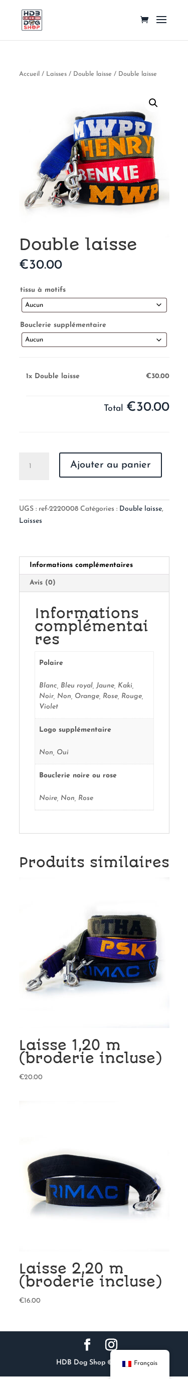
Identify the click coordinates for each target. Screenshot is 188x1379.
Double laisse (92, 74)
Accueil (29, 74)
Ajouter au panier (110, 465)
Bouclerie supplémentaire (63, 325)
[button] (153, 103)
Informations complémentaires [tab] (81, 565)
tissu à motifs (43, 290)
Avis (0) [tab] (43, 583)
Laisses (56, 74)
